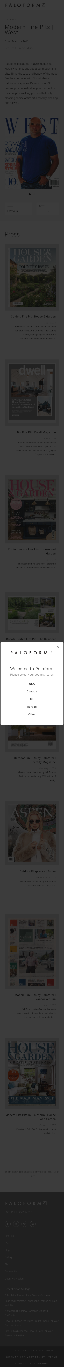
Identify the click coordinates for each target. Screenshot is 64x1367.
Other (32, 714)
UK (32, 699)
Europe (32, 706)
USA (32, 683)
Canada (32, 691)
